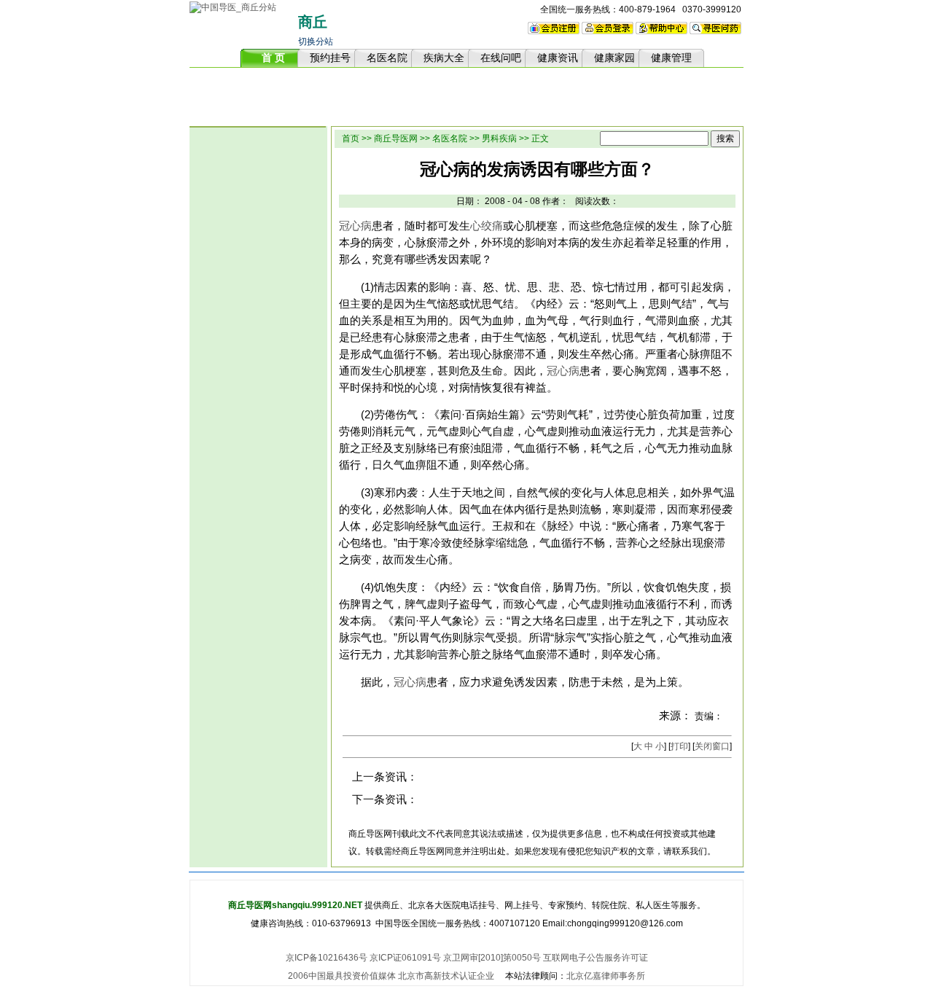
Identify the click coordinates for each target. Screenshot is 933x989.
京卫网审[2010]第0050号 (492, 958)
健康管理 (671, 57)
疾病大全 (443, 57)
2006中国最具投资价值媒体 (342, 976)
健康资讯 (557, 57)
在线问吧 (500, 57)
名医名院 (387, 57)
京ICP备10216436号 (326, 958)
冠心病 (355, 226)
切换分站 (315, 41)
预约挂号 (330, 57)
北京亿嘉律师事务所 (605, 976)
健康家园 (614, 57)
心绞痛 (486, 226)
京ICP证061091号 (405, 958)
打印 (679, 746)
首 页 (273, 57)
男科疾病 (499, 138)
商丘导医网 (396, 138)
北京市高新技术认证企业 (446, 976)
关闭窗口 (712, 746)
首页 (350, 138)
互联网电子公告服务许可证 (595, 958)
